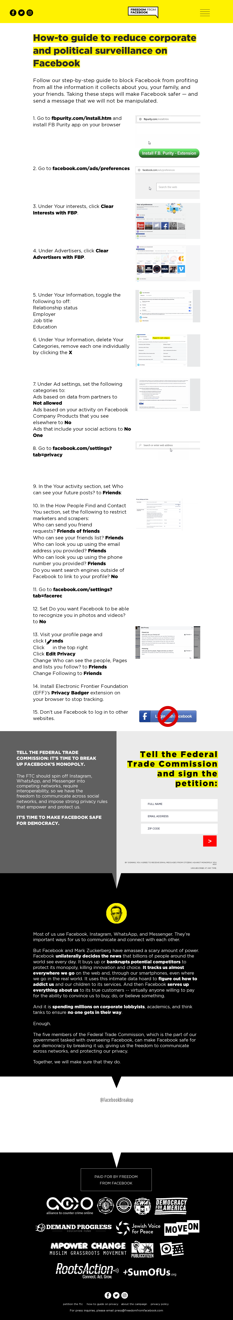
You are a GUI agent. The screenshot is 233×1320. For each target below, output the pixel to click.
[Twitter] (21, 12)
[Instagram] (29, 12)
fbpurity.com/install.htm (81, 118)
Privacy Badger (70, 693)
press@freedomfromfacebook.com (139, 1310)
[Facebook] (13, 12)
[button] (205, 12)
